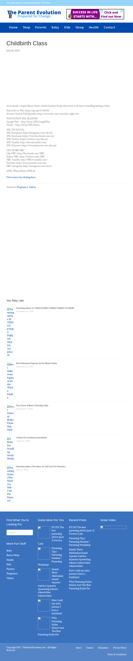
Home (13, 27)
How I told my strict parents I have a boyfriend (79, 574)
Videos (32, 187)
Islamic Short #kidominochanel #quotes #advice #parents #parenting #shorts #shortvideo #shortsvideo (80, 557)
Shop (26, 27)
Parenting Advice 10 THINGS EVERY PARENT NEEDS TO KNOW (45, 308)
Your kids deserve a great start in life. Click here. (28, 2)
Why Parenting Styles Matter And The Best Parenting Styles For (80, 585)
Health (94, 27)
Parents (40, 27)
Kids (67, 27)
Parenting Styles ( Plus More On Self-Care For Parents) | (41, 466)
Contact (109, 27)
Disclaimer (103, 647)
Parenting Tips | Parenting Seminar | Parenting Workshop (80, 541)
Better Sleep (12, 555)
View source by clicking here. (21, 177)
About (78, 647)
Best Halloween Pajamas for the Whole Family (36, 363)
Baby (55, 27)
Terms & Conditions (117, 654)
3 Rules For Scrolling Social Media (31, 438)
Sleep (79, 27)
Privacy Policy (120, 647)
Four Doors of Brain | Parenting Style (32, 405)
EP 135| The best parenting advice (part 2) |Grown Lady (81, 530)
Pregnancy (22, 187)
